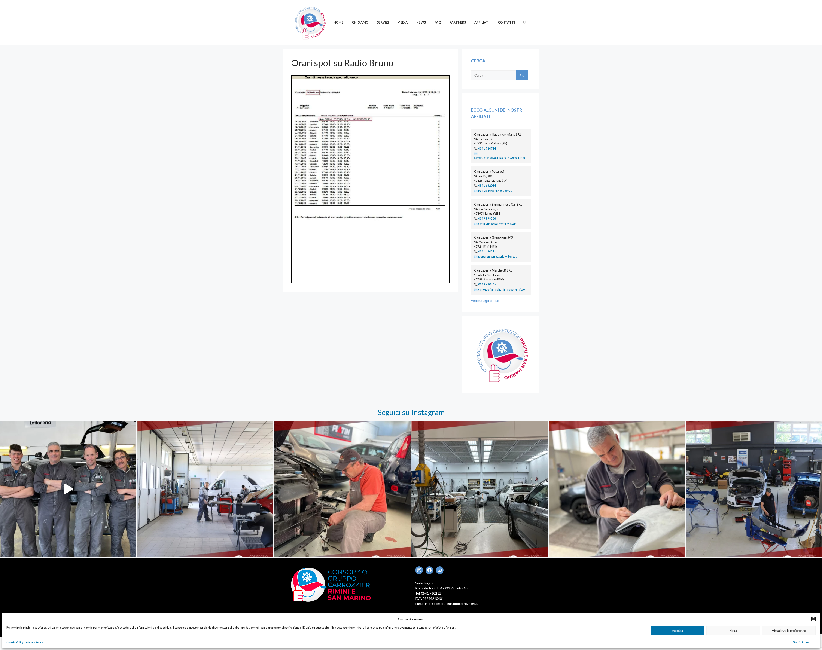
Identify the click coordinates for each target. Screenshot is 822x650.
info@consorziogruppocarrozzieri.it (451, 603)
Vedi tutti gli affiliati (485, 300)
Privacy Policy (34, 642)
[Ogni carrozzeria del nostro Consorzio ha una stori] (479, 489)
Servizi (383, 22)
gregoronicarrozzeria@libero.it (497, 256)
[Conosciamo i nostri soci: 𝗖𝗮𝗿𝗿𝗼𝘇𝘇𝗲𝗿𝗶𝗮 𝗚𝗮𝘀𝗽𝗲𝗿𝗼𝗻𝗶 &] (68, 489)
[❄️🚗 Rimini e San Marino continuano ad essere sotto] (617, 489)
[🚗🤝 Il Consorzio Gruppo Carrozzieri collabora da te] (754, 489)
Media (402, 22)
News (421, 22)
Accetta (677, 630)
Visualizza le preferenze (789, 630)
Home (338, 22)
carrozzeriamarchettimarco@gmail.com (502, 289)
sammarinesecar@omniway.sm (497, 223)
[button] (813, 619)
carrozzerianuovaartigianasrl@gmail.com (499, 157)
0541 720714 (487, 148)
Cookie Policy (15, 642)
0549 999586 (487, 218)
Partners (458, 22)
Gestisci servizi (802, 642)
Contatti (506, 22)
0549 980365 (487, 284)
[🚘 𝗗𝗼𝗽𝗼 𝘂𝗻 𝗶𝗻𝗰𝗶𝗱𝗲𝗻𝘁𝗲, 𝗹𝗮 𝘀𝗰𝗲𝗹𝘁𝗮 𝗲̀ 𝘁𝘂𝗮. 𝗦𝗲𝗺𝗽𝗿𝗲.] (342, 489)
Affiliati (481, 22)
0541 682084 (487, 185)
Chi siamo (360, 22)
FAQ (437, 22)
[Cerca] (522, 75)
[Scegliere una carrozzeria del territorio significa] (205, 489)
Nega (733, 630)
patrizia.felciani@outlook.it (495, 190)
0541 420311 (487, 251)
